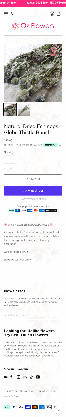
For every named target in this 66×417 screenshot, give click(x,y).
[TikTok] (31, 378)
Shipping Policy (27, 391)
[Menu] (6, 13)
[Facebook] (11, 378)
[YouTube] (38, 378)
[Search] (13, 13)
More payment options (33, 199)
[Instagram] (18, 378)
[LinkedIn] (25, 378)
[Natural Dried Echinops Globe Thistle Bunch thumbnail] (10, 110)
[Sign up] (59, 315)
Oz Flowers (15, 396)
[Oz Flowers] (33, 26)
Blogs (53, 391)
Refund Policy (10, 391)
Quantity (9, 152)
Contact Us (43, 391)
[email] (5, 378)
